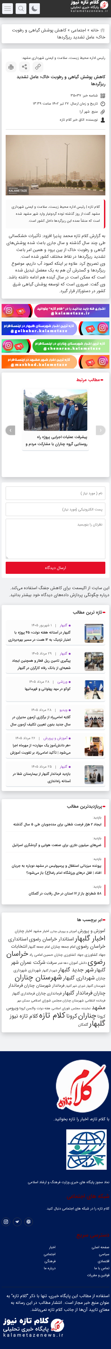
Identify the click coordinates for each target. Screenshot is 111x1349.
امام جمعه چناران (63, 947)
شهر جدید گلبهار (76, 970)
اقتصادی (103, 1261)
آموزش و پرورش (91, 931)
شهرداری (34, 970)
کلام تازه (52, 1015)
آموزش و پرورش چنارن (63, 931)
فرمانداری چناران (49, 993)
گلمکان (83, 1025)
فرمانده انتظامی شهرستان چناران (84, 1000)
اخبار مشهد (41, 931)
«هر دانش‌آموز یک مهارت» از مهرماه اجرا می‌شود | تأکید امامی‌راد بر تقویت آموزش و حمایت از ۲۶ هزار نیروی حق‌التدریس (40, 753)
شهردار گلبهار (49, 970)
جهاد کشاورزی (95, 955)
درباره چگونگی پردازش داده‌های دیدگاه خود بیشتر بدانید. (59, 595)
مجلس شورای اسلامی (46, 1000)
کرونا (71, 1016)
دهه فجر (63, 963)
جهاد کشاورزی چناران (69, 955)
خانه (95, 30)
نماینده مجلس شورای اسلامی (71, 1008)
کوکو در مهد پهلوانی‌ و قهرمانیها (48, 689)
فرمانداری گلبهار (23, 993)
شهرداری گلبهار (79, 978)
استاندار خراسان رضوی (51, 939)
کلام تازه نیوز (24, 1016)
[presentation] (100, 430)
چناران (87, 1015)
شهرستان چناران (38, 977)
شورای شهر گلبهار (75, 986)
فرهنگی (50, 1261)
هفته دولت (43, 1008)
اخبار (52, 1247)
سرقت (51, 963)
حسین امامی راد (41, 955)
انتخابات (19, 946)
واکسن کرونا (27, 1008)
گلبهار (97, 1024)
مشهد (98, 1007)
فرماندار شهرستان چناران (44, 985)
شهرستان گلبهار (95, 985)
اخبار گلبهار (90, 938)
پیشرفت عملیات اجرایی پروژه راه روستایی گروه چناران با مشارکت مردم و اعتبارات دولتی (56, 444)
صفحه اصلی (100, 1247)
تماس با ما (101, 1268)
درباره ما (50, 1268)
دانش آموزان (78, 963)
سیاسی (104, 1254)
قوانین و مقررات (98, 1275)
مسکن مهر (23, 1000)
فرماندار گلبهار (77, 993)
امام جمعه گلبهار (39, 947)
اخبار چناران (23, 931)
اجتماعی (78, 30)
